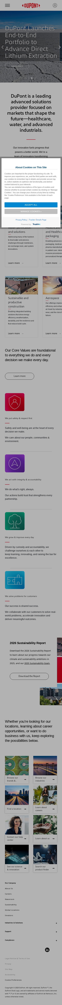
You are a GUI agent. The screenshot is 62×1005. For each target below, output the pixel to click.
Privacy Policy (21, 219)
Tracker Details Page (37, 219)
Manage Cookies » (31, 211)
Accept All (31, 205)
